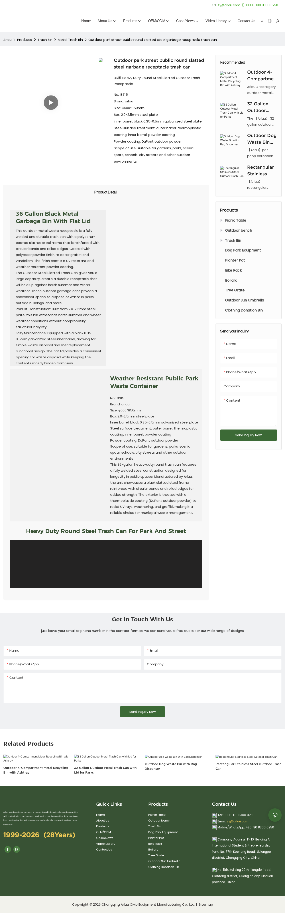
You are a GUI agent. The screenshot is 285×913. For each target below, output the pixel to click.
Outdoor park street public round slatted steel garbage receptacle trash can (152, 39)
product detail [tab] (106, 192)
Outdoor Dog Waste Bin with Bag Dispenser (262, 139)
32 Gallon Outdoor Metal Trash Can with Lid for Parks (261, 107)
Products (24, 39)
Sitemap (205, 904)
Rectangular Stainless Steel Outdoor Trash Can (260, 171)
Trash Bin (45, 39)
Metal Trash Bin (70, 39)
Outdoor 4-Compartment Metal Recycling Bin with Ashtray (262, 76)
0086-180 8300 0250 (262, 5)
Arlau (7, 39)
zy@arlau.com (237, 821)
